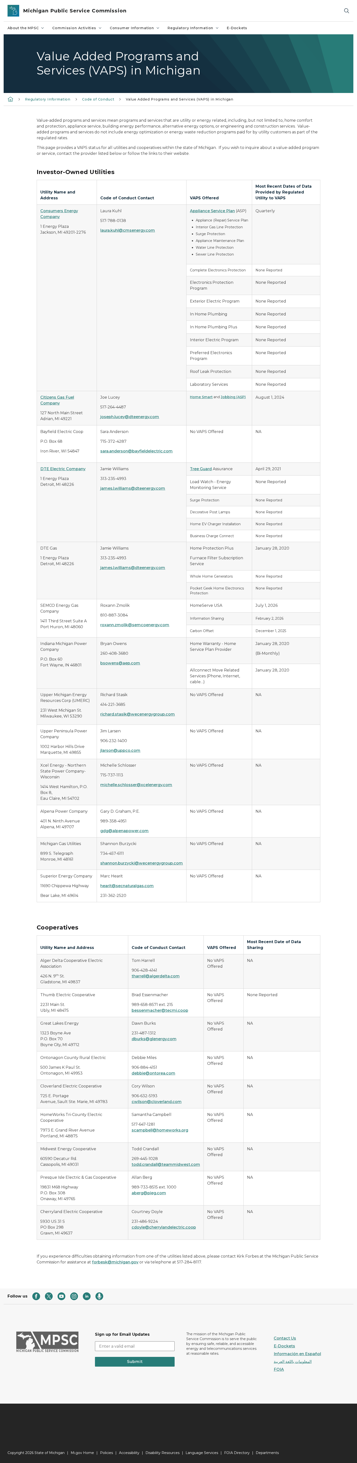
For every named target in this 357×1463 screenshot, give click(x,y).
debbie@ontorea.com (153, 1073)
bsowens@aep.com (120, 663)
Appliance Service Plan (212, 211)
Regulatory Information (190, 28)
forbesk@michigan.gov (115, 1262)
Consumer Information (132, 28)
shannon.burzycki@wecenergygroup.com (141, 863)
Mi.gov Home (82, 1453)
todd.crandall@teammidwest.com (166, 1164)
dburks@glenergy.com (154, 1039)
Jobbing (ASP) (233, 397)
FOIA (279, 1369)
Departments (267, 1453)
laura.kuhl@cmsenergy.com (127, 230)
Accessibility (129, 1453)
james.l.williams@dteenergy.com (132, 488)
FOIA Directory (237, 1453)
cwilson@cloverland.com (157, 1101)
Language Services (202, 1453)
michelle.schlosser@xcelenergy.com (136, 784)
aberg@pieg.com (149, 1193)
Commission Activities (74, 28)
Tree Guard (201, 469)
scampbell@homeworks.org (160, 1130)
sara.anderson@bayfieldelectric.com (136, 451)
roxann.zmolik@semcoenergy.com (134, 625)
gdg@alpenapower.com (124, 830)
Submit (135, 1361)
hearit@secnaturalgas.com (127, 885)
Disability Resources (162, 1453)
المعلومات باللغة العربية (293, 1361)
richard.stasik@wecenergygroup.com (137, 714)
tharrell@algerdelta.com (156, 976)
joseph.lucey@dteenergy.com (129, 416)
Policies (106, 1453)
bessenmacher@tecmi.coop (160, 1010)
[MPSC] (10, 99)
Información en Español (297, 1354)
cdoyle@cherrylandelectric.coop (164, 1227)
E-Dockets (237, 28)
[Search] (346, 11)
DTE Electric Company (62, 469)
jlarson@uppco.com (120, 750)
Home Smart (201, 397)
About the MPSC (23, 28)
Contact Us (285, 1338)
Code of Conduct (98, 99)
